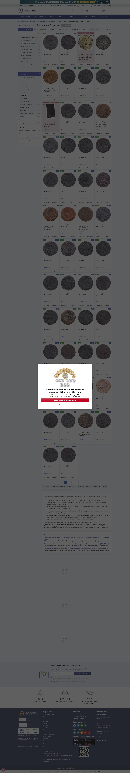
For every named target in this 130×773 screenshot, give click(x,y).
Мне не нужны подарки (65, 405)
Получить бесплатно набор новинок (65, 400)
